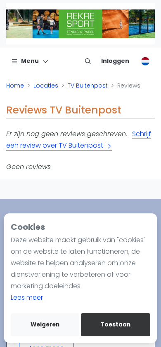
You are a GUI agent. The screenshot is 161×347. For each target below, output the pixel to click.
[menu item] (88, 61)
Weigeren (45, 324)
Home (15, 85)
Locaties (45, 85)
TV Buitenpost (88, 85)
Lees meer (27, 297)
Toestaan (115, 324)
